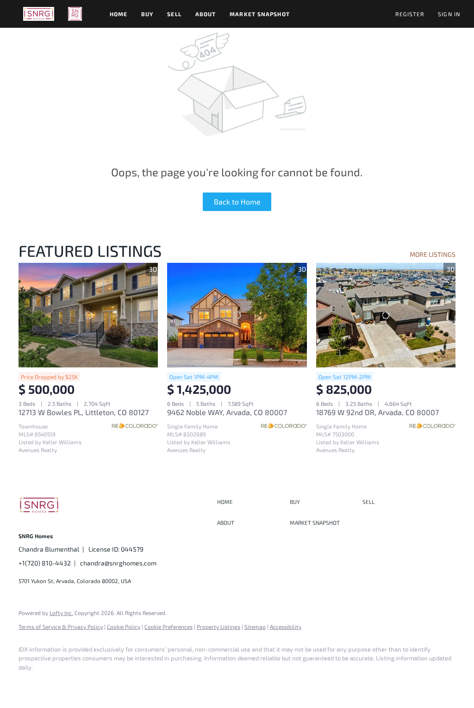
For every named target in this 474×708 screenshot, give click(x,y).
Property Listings (218, 626)
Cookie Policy (123, 626)
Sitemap (255, 626)
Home (118, 14)
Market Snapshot (260, 14)
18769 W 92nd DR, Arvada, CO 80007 (377, 412)
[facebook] (30, 683)
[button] (38, 14)
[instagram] (56, 683)
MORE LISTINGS (432, 254)
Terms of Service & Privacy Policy (61, 626)
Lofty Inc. (61, 612)
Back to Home (237, 201)
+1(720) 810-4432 (45, 563)
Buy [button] (147, 14)
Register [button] (409, 14)
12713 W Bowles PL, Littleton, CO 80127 (84, 412)
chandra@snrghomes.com (118, 563)
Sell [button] (174, 14)
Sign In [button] (449, 14)
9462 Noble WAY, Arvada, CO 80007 (227, 412)
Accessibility (285, 626)
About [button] (205, 14)
